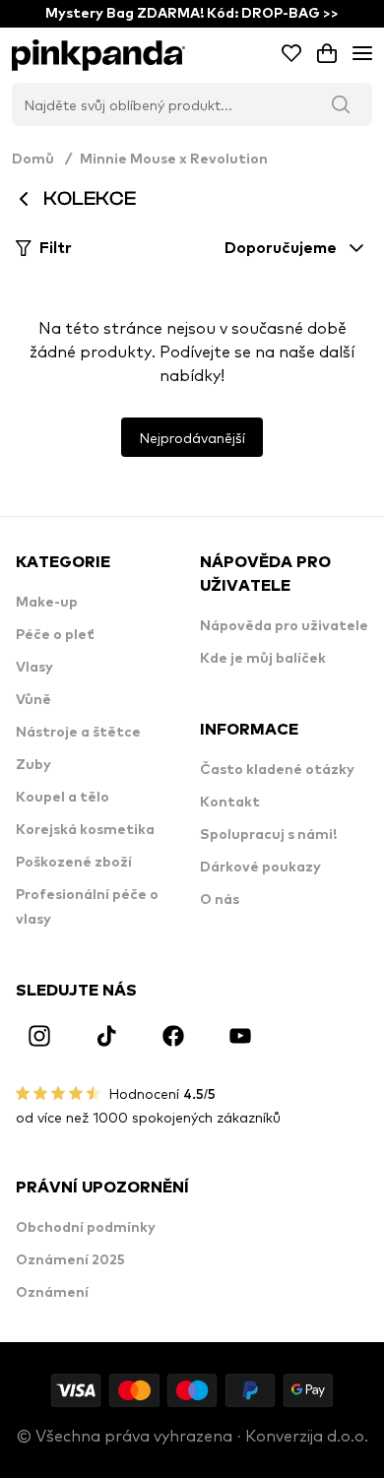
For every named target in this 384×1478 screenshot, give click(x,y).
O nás (219, 900)
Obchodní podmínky (86, 1228)
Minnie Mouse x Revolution (174, 159)
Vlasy (34, 668)
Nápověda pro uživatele (284, 626)
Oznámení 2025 (70, 1260)
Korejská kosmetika (85, 830)
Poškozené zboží (74, 862)
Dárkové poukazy (260, 867)
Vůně (33, 700)
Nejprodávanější (192, 437)
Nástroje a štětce (78, 732)
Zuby (33, 765)
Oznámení (52, 1293)
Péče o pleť (55, 635)
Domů (42, 159)
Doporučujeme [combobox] (280, 248)
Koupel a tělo (62, 797)
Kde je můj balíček (263, 659)
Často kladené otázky (277, 770)
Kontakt (230, 802)
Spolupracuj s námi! (268, 835)
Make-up (47, 603)
